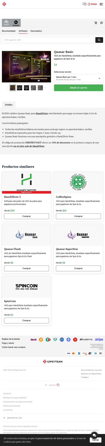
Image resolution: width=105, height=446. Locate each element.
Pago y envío (8, 343)
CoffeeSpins (63, 197)
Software (23, 31)
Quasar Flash (12, 249)
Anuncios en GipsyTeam (91, 374)
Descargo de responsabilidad (14, 398)
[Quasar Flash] (26, 235)
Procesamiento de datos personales (17, 402)
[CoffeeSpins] (78, 183)
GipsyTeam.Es (20, 370)
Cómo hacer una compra (13, 347)
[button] (8, 87)
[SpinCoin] (26, 287)
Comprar (26, 216)
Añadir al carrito (78, 87)
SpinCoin (10, 301)
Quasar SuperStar (67, 249)
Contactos (7, 394)
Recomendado (9, 31)
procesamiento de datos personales (56, 438)
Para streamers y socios (91, 370)
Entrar (94, 4)
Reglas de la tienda (11, 339)
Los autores (8, 410)
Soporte (52, 385)
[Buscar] (99, 40)
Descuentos (36, 31)
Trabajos (85, 377)
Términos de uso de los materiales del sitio (20, 426)
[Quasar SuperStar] (78, 235)
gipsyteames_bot (14, 418)
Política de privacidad (11, 406)
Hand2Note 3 (12, 197)
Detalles (9, 104)
